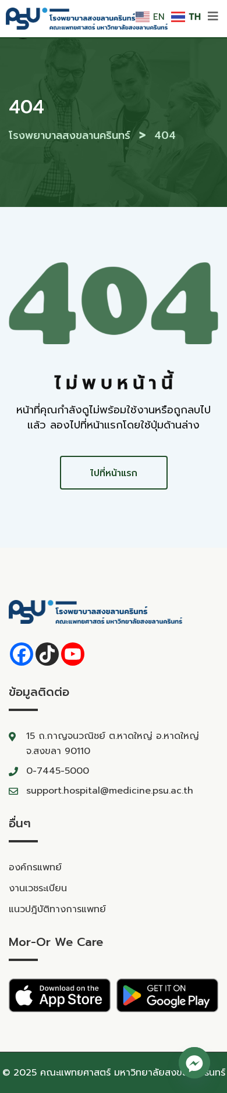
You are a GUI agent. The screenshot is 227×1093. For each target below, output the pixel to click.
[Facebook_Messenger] (194, 1062)
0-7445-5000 (57, 771)
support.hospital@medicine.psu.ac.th (109, 791)
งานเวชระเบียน (38, 888)
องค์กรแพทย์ (35, 867)
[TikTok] (47, 654)
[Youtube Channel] (72, 654)
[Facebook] (21, 654)
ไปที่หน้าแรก (113, 473)
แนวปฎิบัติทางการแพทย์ (57, 909)
